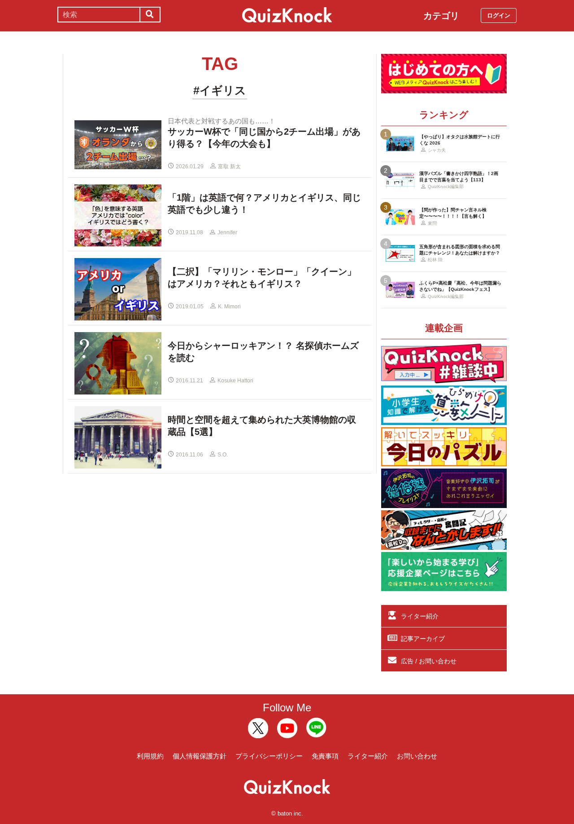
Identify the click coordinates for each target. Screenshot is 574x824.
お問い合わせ (417, 756)
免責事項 (325, 756)
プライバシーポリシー (269, 756)
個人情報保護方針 (199, 756)
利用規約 (150, 756)
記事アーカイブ (423, 638)
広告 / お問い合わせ (429, 661)
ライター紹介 (420, 616)
